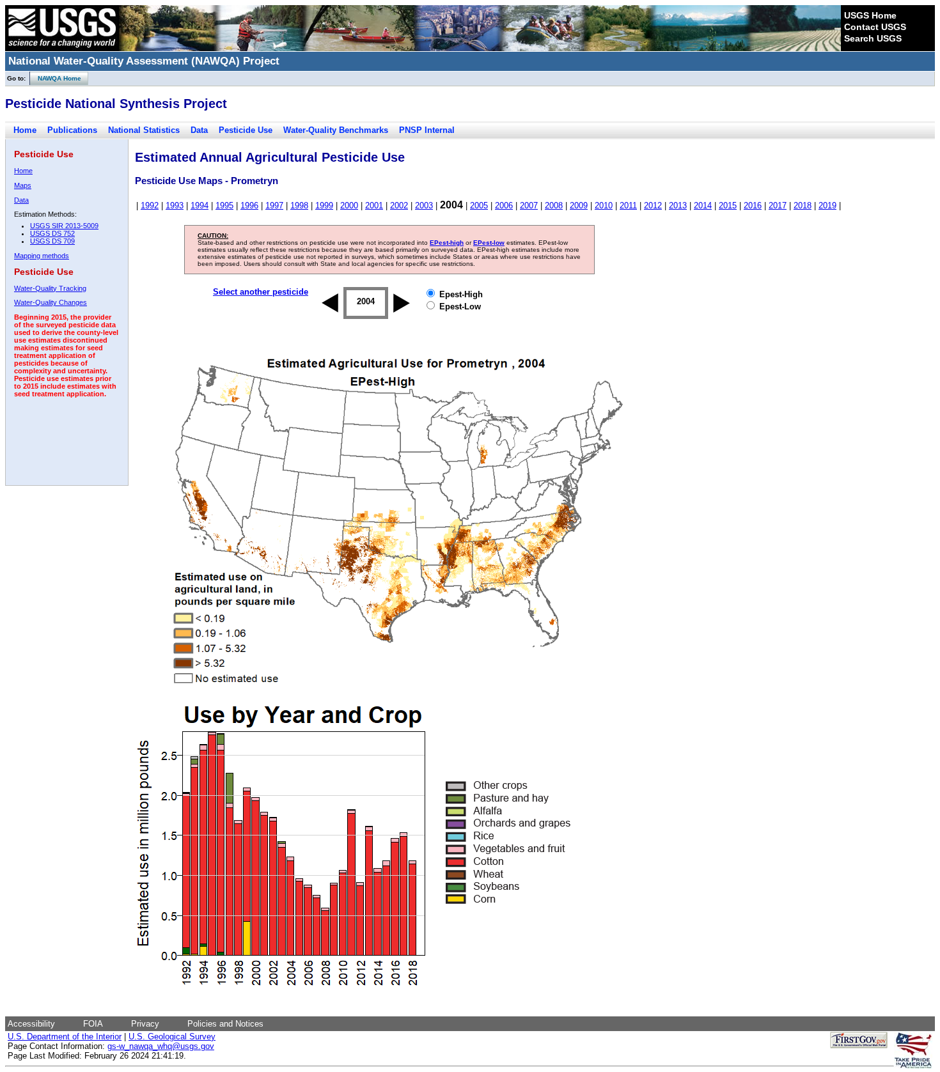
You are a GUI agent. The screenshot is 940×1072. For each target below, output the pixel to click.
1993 (175, 205)
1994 (199, 205)
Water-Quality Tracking (50, 288)
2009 (579, 205)
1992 (150, 205)
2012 (653, 205)
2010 (604, 205)
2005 (479, 205)
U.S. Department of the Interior (64, 1036)
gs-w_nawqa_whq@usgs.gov (160, 1046)
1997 (274, 205)
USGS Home (870, 15)
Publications (72, 130)
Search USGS (873, 38)
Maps (22, 185)
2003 (424, 205)
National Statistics (144, 130)
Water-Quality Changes (50, 302)
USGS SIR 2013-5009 (64, 225)
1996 (249, 205)
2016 (753, 205)
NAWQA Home (55, 78)
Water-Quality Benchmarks (335, 130)
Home (24, 130)
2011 (628, 205)
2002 (399, 205)
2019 (827, 205)
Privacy (145, 1024)
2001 (374, 205)
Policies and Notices (225, 1024)
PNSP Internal (427, 130)
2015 (728, 205)
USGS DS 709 (52, 241)
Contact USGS (875, 27)
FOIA (93, 1024)
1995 (224, 205)
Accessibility (31, 1024)
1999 (324, 205)
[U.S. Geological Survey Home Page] (62, 48)
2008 (554, 205)
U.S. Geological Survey (172, 1036)
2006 (504, 205)
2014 (703, 205)
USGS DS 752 (52, 233)
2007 (529, 205)
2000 (349, 205)
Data (199, 130)
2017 (778, 205)
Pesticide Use (245, 130)
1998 (299, 205)
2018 (802, 205)
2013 (678, 205)
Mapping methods (41, 256)
